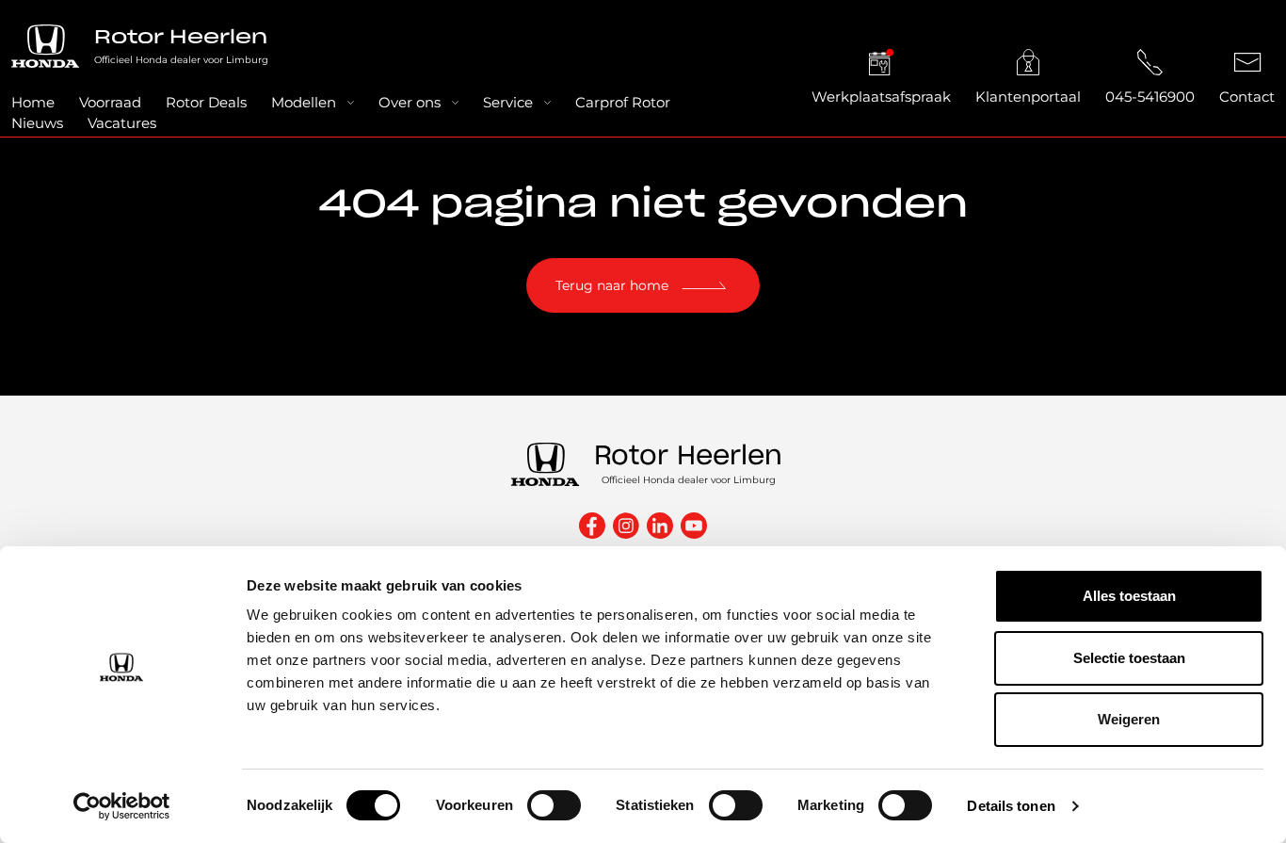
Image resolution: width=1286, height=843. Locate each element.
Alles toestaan (1129, 596)
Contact (1247, 96)
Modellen (303, 102)
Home (33, 102)
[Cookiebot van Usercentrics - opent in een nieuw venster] (122, 806)
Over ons (409, 102)
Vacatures (122, 123)
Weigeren (1129, 719)
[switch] (554, 805)
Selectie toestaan (1129, 658)
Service (508, 102)
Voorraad (110, 102)
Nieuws (37, 123)
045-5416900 (1150, 96)
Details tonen (1010, 806)
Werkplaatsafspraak (881, 96)
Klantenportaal (1028, 96)
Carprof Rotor (622, 102)
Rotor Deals (206, 102)
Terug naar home (611, 285)
